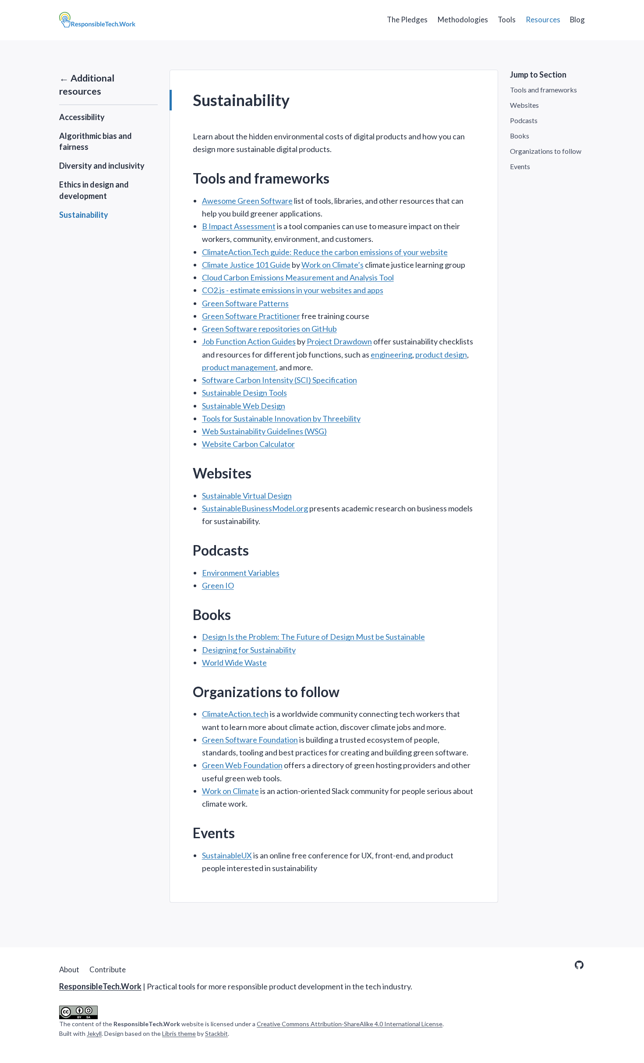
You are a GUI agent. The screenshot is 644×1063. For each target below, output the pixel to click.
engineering (391, 354)
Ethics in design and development (94, 190)
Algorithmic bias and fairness (95, 141)
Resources (543, 19)
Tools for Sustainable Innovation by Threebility (281, 418)
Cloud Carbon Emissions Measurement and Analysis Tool (298, 277)
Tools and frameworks (543, 90)
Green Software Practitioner (251, 316)
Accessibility (82, 117)
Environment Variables (241, 573)
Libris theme (179, 1033)
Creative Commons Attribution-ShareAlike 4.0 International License (349, 1024)
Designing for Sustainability (249, 650)
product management (239, 367)
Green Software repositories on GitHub (269, 328)
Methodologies (463, 19)
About (69, 969)
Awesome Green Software (247, 201)
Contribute (107, 969)
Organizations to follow (545, 151)
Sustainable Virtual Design (247, 495)
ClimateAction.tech (235, 714)
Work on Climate (230, 791)
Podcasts (524, 121)
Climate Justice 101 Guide (246, 264)
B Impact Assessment (239, 226)
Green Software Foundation (250, 739)
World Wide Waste (234, 662)
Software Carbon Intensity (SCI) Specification (279, 380)
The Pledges (407, 19)
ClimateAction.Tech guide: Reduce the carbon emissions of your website (325, 252)
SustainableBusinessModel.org (255, 508)
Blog (577, 19)
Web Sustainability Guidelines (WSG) (264, 431)
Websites (524, 105)
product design (441, 354)
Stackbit (216, 1033)
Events (520, 166)
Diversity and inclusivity (102, 166)
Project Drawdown (339, 341)
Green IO (218, 585)
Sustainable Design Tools (244, 392)
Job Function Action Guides (249, 341)
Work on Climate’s (332, 264)
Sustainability (83, 215)
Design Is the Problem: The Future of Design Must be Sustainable (313, 636)
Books (519, 135)
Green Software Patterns (245, 303)
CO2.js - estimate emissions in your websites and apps (292, 290)
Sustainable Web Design (243, 406)
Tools (507, 19)
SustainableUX (227, 855)
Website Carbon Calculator (248, 444)
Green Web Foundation (242, 765)
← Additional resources (86, 84)
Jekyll (94, 1033)
